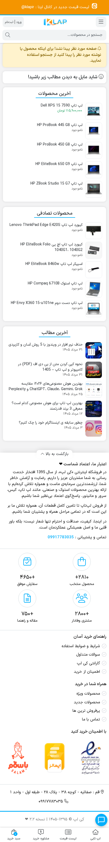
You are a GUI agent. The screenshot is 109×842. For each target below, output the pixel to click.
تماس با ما (91, 720)
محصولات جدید (87, 702)
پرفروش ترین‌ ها (86, 711)
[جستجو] (7, 35)
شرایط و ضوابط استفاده (81, 646)
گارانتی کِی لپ (88, 663)
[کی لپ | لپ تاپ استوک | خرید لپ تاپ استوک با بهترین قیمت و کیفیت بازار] (54, 22)
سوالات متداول (88, 655)
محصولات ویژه (88, 694)
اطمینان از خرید (87, 672)
